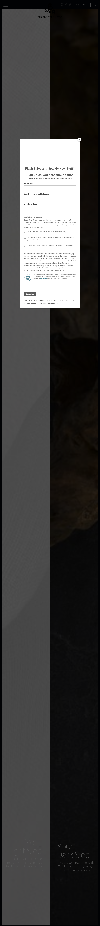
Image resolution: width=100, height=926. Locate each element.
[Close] (79, 139)
